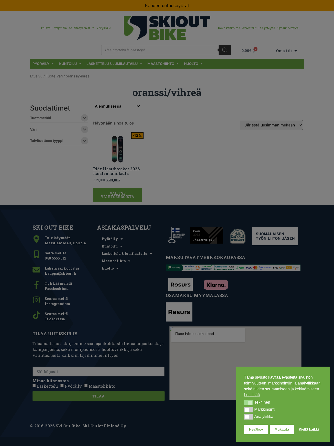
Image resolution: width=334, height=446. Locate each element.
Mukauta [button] (282, 429)
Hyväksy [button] (256, 429)
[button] (248, 402)
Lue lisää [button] (252, 395)
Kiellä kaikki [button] (309, 429)
